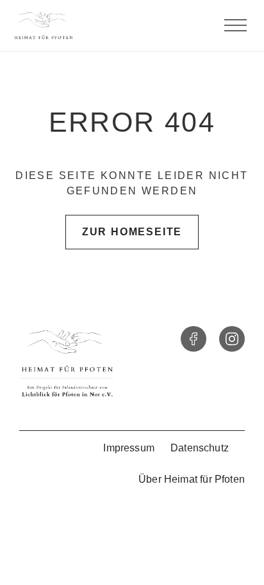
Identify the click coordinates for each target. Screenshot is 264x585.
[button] (235, 25)
